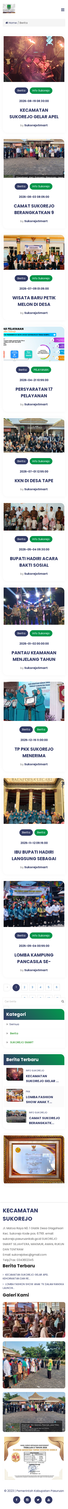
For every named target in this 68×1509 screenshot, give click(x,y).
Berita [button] (14, 1033)
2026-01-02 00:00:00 (34, 644)
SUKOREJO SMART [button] (22, 1042)
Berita (41, 729)
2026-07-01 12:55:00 (34, 471)
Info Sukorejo (41, 90)
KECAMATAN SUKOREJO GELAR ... (42, 1078)
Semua (14, 1024)
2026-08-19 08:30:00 (34, 101)
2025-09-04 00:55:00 (34, 946)
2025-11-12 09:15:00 (34, 843)
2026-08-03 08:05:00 (34, 197)
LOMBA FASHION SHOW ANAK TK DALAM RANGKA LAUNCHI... (33, 1286)
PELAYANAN (41, 370)
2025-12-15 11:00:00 (34, 740)
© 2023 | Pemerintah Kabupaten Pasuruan (34, 1491)
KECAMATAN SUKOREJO (20, 1215)
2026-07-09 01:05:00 (34, 289)
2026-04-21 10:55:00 (34, 380)
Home (12, 23)
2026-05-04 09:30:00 (34, 549)
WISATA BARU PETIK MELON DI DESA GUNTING (34, 304)
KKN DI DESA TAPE (34, 481)
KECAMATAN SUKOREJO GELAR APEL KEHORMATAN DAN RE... (25, 1276)
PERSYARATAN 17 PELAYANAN (34, 392)
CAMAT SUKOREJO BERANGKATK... (44, 1120)
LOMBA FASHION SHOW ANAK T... (39, 1099)
